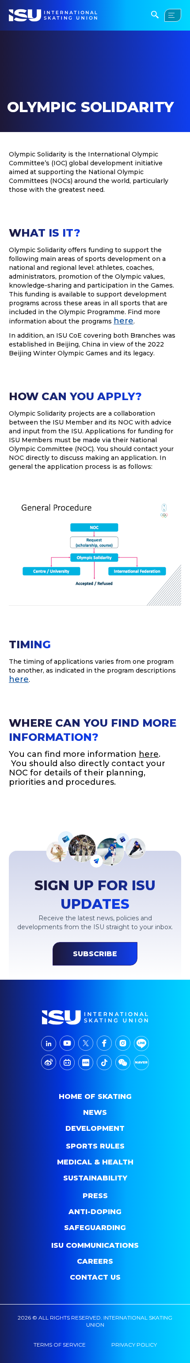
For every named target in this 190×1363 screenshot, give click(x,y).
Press (95, 1196)
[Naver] (141, 1062)
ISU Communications (95, 1245)
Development (95, 1128)
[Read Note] (85, 1062)
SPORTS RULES (95, 1146)
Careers (95, 1261)
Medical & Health (95, 1162)
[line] (141, 1043)
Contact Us (95, 1277)
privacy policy (134, 1344)
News (95, 1112)
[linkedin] (48, 1043)
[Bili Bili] (67, 1062)
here (123, 321)
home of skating (95, 1096)
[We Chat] (122, 1062)
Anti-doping (95, 1211)
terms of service (60, 1344)
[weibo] (48, 1062)
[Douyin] (104, 1062)
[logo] (95, 1017)
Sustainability (95, 1178)
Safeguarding (95, 1227)
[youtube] (67, 1043)
